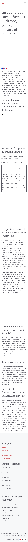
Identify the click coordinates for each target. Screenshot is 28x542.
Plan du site (4, 450)
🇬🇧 (6, 68)
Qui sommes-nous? (6, 455)
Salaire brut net (5, 472)
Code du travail (5, 485)
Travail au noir (5, 483)
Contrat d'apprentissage (8, 513)
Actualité (3, 447)
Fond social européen (7, 510)
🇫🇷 (3, 68)
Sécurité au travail (6, 480)
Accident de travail (6, 488)
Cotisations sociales (7, 491)
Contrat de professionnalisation (10, 515)
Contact (3, 453)
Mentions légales (6, 458)
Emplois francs (5, 518)
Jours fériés (4, 475)
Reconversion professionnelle (9, 507)
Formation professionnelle (8, 505)
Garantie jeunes (5, 521)
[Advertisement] (14, 52)
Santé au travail (5, 477)
